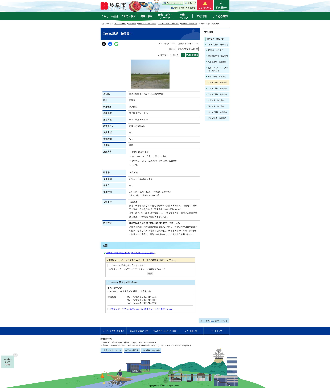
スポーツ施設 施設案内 (168, 23)
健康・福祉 (147, 16)
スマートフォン (221, 321)
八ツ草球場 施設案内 (217, 62)
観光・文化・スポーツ (165, 16)
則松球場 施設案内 (216, 106)
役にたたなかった (157, 269)
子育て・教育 (128, 16)
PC (207, 321)
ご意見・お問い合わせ (111, 350)
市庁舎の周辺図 (132, 350)
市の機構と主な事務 (151, 350)
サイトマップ (216, 331)
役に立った (116, 269)
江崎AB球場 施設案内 (217, 118)
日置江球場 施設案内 (217, 77)
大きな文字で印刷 (186, 49)
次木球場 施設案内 (216, 100)
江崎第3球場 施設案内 (217, 94)
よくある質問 (220, 16)
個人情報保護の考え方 (139, 331)
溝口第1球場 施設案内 (217, 112)
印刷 (170, 49)
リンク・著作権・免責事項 (113, 331)
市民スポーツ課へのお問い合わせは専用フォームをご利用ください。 (143, 309)
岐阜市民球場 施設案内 (218, 56)
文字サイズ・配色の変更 (185, 8)
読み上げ (192, 3)
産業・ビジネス (183, 16)
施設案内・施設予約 (147, 23)
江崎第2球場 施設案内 (217, 88)
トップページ (120, 23)
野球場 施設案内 (189, 23)
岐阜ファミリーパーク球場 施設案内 (218, 69)
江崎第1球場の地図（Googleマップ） (130, 253)
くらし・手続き (109, 16)
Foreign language (174, 3)
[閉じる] (16, 355)
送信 (150, 273)
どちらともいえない (135, 269)
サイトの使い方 (190, 331)
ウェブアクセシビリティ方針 (165, 331)
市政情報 (202, 16)
